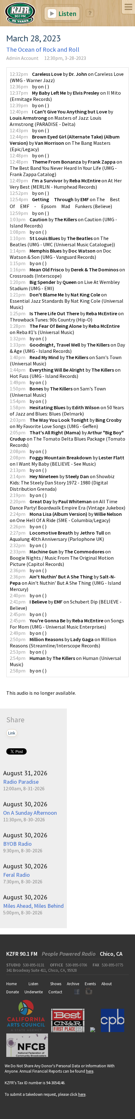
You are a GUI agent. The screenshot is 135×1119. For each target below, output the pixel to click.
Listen (66, 13)
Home (11, 983)
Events (90, 983)
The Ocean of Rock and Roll (42, 49)
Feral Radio (16, 874)
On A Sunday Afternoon (30, 812)
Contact (55, 992)
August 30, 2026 (25, 804)
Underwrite (33, 992)
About (106, 983)
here (89, 1071)
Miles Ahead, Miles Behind (33, 905)
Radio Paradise (21, 781)
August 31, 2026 (25, 773)
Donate (12, 992)
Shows (55, 983)
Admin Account (22, 58)
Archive (73, 983)
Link (11, 733)
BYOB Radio (17, 843)
